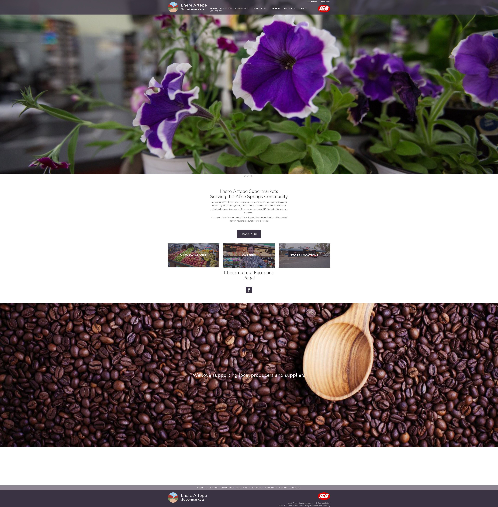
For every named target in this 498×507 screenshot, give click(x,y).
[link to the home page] (187, 7)
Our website (312, 1)
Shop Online (249, 234)
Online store (325, 1)
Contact (216, 11)
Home (213, 8)
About (303, 8)
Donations (260, 8)
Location (226, 8)
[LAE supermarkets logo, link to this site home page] (187, 498)
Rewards (290, 8)
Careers (275, 8)
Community (242, 8)
